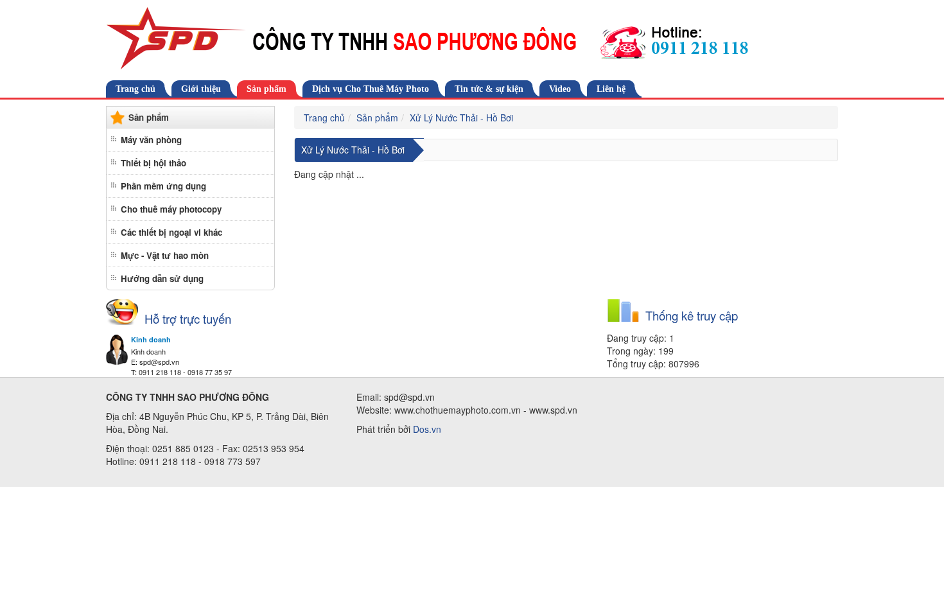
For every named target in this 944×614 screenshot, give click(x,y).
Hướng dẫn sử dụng (162, 278)
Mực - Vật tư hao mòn (165, 255)
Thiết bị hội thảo (153, 163)
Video (560, 89)
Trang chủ (135, 89)
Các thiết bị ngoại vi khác (171, 232)
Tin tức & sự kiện (489, 89)
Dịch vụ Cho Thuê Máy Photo (370, 89)
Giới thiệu (201, 89)
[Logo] (472, 38)
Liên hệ (611, 89)
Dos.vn (427, 429)
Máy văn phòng (151, 140)
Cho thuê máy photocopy (171, 209)
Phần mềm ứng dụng (163, 186)
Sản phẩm (266, 89)
